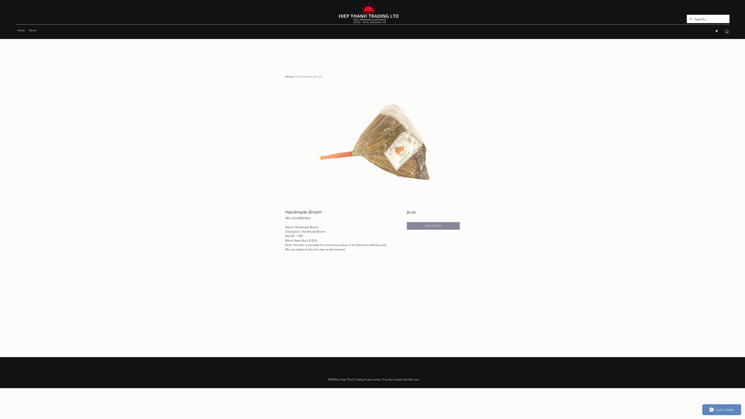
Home (289, 76)
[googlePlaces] (717, 31)
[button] (727, 31)
